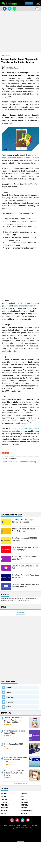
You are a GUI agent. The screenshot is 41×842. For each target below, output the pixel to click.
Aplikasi (5, 453)
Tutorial (9, 707)
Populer (29, 3)
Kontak (19, 825)
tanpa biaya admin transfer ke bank (16, 158)
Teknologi (4, 808)
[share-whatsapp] (14, 9)
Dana (26, 198)
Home (2, 55)
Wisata (3, 813)
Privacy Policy (27, 825)
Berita (3, 796)
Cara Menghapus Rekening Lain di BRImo (14, 732)
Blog (22, 796)
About (6, 825)
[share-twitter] (9, 9)
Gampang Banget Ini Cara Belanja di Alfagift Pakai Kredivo (14, 773)
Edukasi (4, 799)
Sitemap (34, 825)
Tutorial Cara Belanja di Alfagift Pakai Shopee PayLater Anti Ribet (13, 720)
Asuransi (24, 793)
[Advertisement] (20, 31)
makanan (24, 813)
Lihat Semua (20, 613)
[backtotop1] (39, 828)
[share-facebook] (5, 9)
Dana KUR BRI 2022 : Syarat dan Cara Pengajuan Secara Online (20, 462)
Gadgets (24, 799)
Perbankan (10, 702)
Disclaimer (12, 825)
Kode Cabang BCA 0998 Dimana (13, 745)
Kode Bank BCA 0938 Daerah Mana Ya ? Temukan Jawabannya (15, 759)
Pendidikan (5, 805)
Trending (24, 808)
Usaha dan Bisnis (27, 811)
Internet (9, 692)
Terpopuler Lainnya (20, 783)
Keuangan (10, 697)
